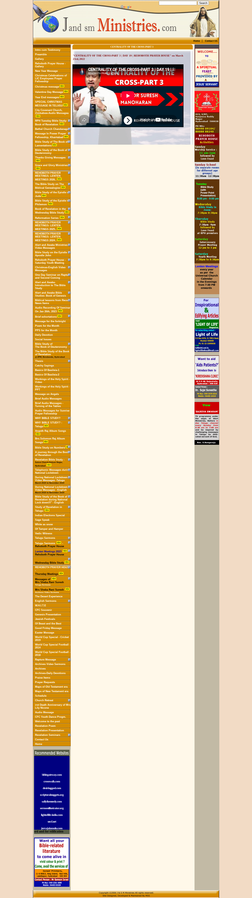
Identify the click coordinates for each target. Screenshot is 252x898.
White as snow (44, 524)
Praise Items (42, 677)
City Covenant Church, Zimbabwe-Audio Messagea (52, 112)
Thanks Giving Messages (50, 157)
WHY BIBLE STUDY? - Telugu (48, 424)
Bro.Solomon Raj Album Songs (50, 440)
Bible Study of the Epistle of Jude (52, 194)
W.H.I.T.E (40, 605)
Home (38, 744)
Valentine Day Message (49, 92)
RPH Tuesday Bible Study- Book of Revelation (51, 122)
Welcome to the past (47, 721)
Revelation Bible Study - (49, 462)
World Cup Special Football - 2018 (52, 654)
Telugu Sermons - (49, 545)
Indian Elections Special (50, 515)
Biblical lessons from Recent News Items (52, 302)
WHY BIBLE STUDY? (47, 418)
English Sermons (45, 600)
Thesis (39, 361)
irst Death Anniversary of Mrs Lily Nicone (52, 706)
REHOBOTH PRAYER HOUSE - (52, 570)
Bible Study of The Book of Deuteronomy (51, 345)
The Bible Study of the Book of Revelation (52, 354)
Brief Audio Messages (48, 398)
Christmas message (47, 86)
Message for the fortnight (50, 321)
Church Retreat (44, 700)
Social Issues (43, 339)
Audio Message (44, 712)
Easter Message (44, 632)
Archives (40, 668)
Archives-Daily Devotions (50, 673)
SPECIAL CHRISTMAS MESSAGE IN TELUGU (49, 103)
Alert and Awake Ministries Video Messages (51, 246)
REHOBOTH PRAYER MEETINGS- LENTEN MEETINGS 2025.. (48, 226)
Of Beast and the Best (48, 623)
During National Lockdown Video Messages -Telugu (51, 480)
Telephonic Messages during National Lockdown (52, 471)
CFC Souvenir (43, 610)
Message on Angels (47, 394)
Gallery (39, 58)
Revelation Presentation (49, 730)
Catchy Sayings (44, 365)
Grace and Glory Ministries (51, 165)
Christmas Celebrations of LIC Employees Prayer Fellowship (51, 78)
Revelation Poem (45, 725)
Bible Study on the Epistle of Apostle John (52, 254)
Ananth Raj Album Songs (50, 430)
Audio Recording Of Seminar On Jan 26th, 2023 (52, 309)
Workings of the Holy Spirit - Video (52, 381)
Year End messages (47, 97)
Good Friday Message (48, 628)
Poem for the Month (47, 325)
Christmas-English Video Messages (50, 269)
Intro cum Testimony (47, 49)
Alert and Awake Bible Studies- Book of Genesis (50, 294)
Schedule (40, 695)
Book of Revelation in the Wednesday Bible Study (50, 210)
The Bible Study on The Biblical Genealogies (49, 186)
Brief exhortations (46, 316)
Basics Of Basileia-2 (47, 374)
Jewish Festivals (45, 619)
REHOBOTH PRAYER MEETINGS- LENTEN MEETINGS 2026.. (48, 176)
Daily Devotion (44, 334)
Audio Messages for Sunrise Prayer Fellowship (52, 412)
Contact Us (41, 739)
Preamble (41, 54)
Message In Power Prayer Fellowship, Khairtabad (50, 135)
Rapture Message (45, 659)
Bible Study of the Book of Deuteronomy (51, 151)
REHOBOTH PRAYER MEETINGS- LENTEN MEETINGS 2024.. (48, 237)
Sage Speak (42, 519)
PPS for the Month (46, 330)
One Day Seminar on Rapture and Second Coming (52, 276)
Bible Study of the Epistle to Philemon (52, 202)
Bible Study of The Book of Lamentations (51, 143)
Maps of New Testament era (51, 691)
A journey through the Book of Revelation (52, 454)
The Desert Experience (48, 596)
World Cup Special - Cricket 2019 (52, 639)
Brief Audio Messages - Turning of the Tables (49, 405)
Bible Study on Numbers (50, 447)
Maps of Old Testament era (51, 686)
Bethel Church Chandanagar (52, 129)
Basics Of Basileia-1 (47, 370)
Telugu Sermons (45, 537)
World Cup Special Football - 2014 (52, 646)
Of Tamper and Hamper (49, 528)
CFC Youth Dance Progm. (50, 716)
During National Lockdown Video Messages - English (51, 490)
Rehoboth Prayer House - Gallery (50, 65)
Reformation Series (47, 217)
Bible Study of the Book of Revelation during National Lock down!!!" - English (51, 499)
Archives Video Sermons (50, 664)
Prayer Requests (45, 682)
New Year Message (46, 70)
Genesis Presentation (48, 614)
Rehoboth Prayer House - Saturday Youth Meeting (50, 261)
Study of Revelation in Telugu (48, 509)
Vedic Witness (43, 533)
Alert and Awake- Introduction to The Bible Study (50, 285)
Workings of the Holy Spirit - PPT (52, 388)
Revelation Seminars (47, 734)
